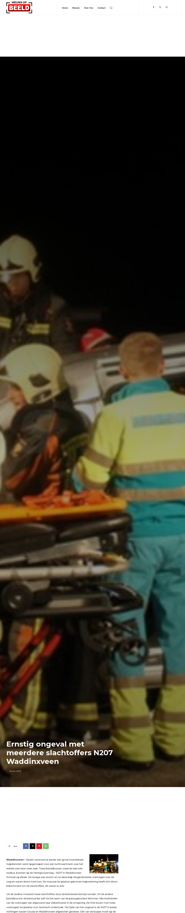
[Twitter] (160, 7)
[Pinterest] (39, 846)
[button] (111, 8)
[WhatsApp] (46, 846)
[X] (32, 846)
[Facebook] (153, 7)
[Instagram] (166, 7)
